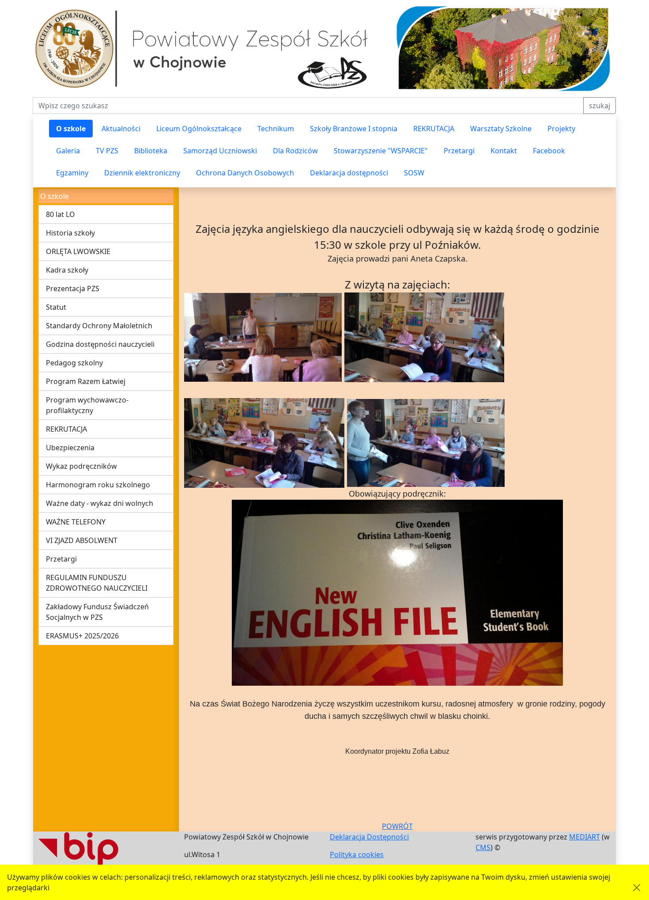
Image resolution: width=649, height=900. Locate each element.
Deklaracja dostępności (349, 173)
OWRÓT (399, 826)
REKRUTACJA (433, 128)
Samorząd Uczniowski (220, 151)
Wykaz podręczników (81, 466)
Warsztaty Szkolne (501, 128)
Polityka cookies (357, 854)
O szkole (71, 128)
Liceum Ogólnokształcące (198, 128)
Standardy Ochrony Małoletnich (99, 325)
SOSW (414, 173)
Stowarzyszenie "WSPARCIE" (381, 151)
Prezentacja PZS (72, 288)
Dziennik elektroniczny (142, 173)
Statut (56, 307)
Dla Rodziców (295, 151)
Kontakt (504, 151)
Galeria (68, 151)
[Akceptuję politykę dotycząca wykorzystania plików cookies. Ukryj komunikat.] (636, 887)
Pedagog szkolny (74, 363)
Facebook (549, 151)
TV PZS (107, 151)
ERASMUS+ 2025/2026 (82, 636)
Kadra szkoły (67, 270)
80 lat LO (60, 214)
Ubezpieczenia (70, 447)
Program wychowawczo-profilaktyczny (87, 405)
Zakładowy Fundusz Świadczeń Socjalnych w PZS (97, 612)
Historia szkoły (70, 233)
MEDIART (584, 837)
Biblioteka (150, 151)
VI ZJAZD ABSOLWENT (81, 540)
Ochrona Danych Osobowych (245, 173)
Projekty (561, 128)
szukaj (599, 105)
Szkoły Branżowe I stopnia (353, 128)
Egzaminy (72, 173)
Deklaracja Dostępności (369, 837)
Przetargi (459, 151)
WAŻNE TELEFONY (76, 522)
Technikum (275, 128)
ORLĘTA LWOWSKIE (78, 251)
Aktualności (121, 128)
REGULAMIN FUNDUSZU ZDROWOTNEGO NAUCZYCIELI (96, 583)
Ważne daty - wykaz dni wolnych (99, 503)
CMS (483, 847)
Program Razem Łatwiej (85, 381)
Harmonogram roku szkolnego (98, 485)
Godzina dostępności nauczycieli (100, 344)
